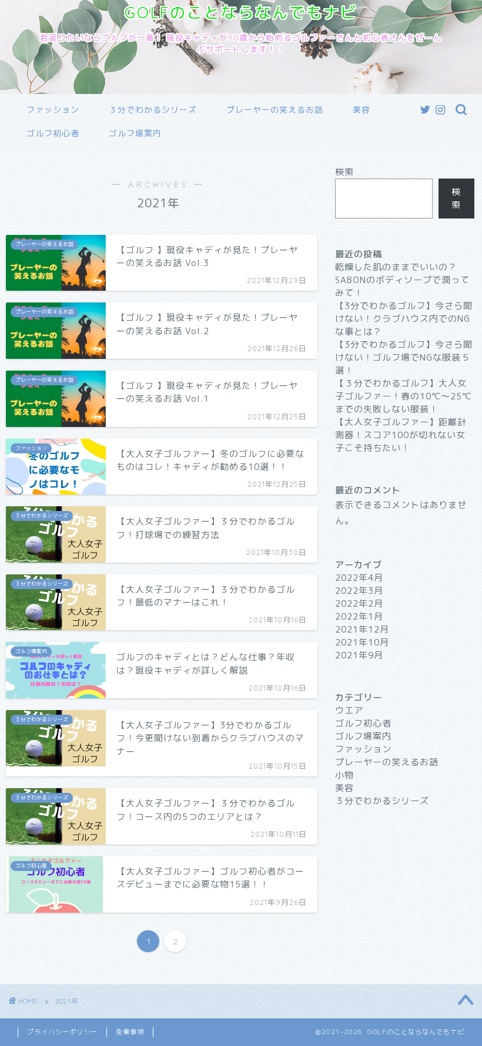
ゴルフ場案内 (135, 133)
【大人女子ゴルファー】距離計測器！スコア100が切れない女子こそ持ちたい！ (401, 435)
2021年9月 (359, 655)
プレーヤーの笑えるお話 (274, 110)
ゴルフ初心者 (52, 133)
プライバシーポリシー (62, 1032)
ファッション (52, 110)
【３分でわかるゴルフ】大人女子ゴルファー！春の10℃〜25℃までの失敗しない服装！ (403, 396)
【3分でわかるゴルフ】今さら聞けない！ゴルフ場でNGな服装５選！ (404, 357)
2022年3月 (359, 590)
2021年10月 (362, 642)
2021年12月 (362, 629)
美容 (361, 110)
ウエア (349, 710)
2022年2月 (359, 603)
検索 (344, 172)
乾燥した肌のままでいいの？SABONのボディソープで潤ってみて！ (402, 280)
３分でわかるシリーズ (153, 110)
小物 (344, 775)
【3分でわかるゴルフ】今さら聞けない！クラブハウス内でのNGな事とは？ (404, 319)
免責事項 (130, 1032)
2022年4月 (359, 577)
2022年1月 (359, 616)
